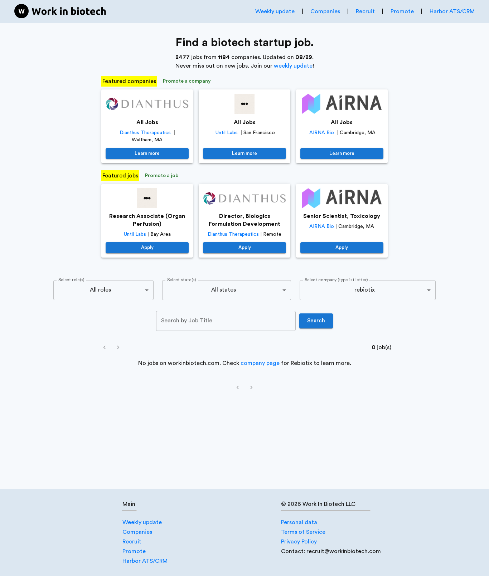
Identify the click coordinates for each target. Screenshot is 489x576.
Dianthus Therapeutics (145, 132)
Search (316, 320)
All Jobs (147, 122)
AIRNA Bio (321, 132)
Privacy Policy (299, 542)
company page (260, 363)
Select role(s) (71, 280)
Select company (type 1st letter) (336, 280)
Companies (325, 11)
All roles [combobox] (100, 290)
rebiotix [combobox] (364, 290)
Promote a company (187, 81)
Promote (402, 11)
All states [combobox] (223, 290)
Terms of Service (303, 532)
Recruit (365, 11)
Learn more (147, 153)
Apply (147, 247)
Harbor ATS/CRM (452, 11)
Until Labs (227, 132)
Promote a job (162, 175)
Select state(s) (181, 280)
